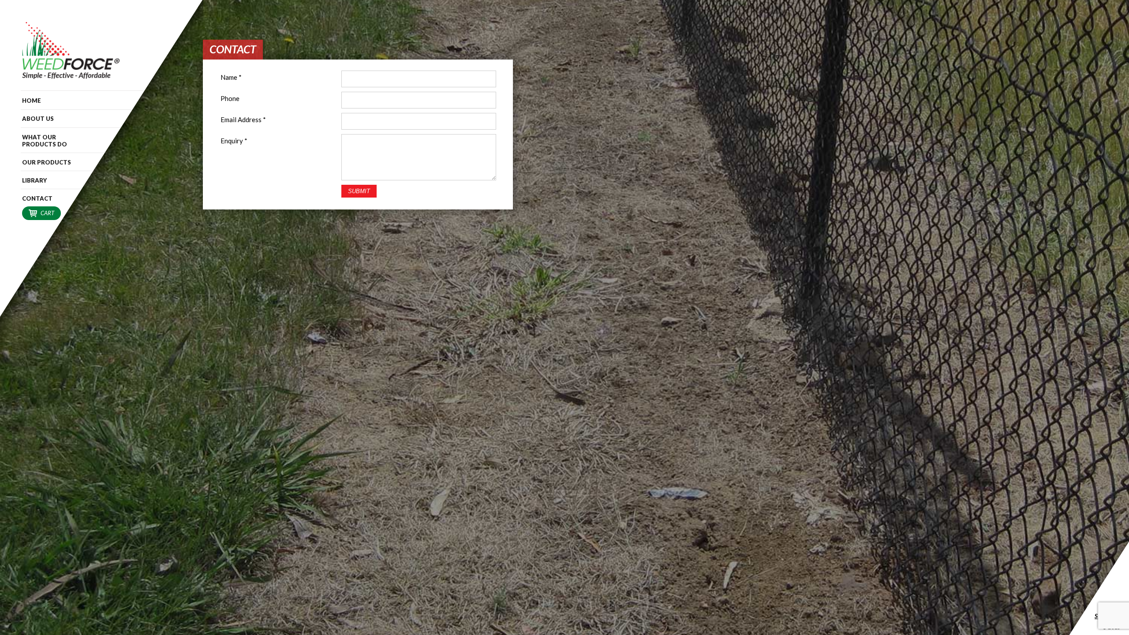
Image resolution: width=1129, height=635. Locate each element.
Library (34, 180)
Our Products (46, 162)
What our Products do (44, 141)
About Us (38, 118)
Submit (359, 191)
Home (31, 100)
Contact (37, 198)
